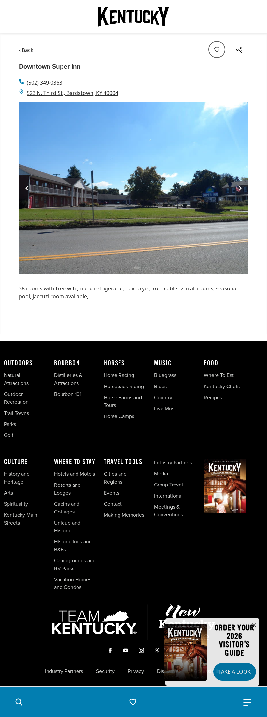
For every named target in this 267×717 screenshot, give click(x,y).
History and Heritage (17, 477)
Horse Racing (119, 375)
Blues (160, 386)
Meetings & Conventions (168, 510)
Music (163, 363)
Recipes (213, 397)
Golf (8, 435)
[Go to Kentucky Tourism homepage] (133, 17)
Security (105, 671)
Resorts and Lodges (67, 489)
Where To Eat (219, 375)
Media (161, 473)
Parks (10, 424)
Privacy (136, 671)
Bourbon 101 (67, 394)
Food (211, 363)
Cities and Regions (115, 477)
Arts (8, 493)
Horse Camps (119, 416)
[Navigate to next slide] (240, 188)
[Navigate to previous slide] (27, 188)
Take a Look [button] (234, 671)
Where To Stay (75, 462)
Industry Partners (173, 462)
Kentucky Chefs (222, 386)
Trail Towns (16, 413)
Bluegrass (165, 375)
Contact (113, 504)
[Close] (254, 625)
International (168, 495)
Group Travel (168, 484)
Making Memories (124, 515)
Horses (114, 363)
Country (163, 397)
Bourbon (67, 363)
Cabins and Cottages (66, 507)
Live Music (166, 408)
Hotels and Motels (74, 474)
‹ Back (26, 50)
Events (111, 493)
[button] (18, 702)
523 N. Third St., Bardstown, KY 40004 (72, 93)
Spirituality (16, 504)
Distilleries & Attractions (68, 379)
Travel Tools (123, 462)
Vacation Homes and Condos (72, 583)
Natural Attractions (16, 379)
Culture (16, 462)
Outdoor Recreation (16, 398)
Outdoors (18, 363)
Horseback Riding (124, 386)
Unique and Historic (67, 526)
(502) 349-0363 (44, 82)
